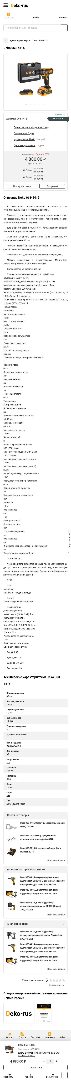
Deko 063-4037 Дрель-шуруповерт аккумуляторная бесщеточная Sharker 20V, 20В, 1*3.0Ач (41, 935)
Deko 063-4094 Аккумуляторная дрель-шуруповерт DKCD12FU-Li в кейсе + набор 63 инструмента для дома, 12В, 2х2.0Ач (42, 881)
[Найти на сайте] (64, 27)
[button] (26, 104)
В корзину (52, 186)
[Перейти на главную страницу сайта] (25, 5)
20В (8, 762)
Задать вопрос (69, 540)
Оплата (22, 1037)
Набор (10, 771)
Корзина (63, 17)
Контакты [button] (8, 17)
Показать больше (56, 860)
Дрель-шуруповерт (16, 804)
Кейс (9, 779)
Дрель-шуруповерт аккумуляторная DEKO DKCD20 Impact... (38, 1054)
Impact (10, 787)
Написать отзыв (56, 985)
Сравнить (8, 1077)
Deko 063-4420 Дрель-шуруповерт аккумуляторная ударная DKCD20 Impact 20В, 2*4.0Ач (40, 906)
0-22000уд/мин (14, 746)
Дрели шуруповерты (20, 40)
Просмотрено (51, 1077)
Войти (36, 17)
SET (8, 795)
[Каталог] (5, 5)
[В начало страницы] (65, 1075)
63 (8, 754)
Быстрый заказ (22, 186)
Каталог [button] (10, 1037)
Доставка (35, 1037)
